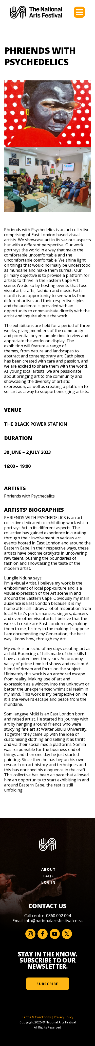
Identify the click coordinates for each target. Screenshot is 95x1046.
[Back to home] (36, 12)
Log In (48, 882)
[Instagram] (30, 934)
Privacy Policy (63, 1017)
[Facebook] (42, 934)
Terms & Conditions (36, 1017)
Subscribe (47, 983)
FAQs (48, 875)
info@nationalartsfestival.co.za (53, 920)
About (48, 869)
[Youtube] (55, 934)
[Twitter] (67, 934)
